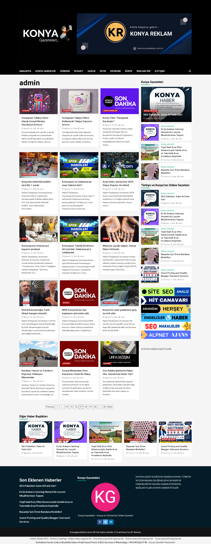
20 (95, 407)
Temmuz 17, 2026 (170, 280)
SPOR (103, 71)
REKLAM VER (143, 71)
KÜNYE (128, 71)
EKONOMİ (115, 71)
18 (86, 407)
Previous (50, 407)
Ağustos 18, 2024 (111, 125)
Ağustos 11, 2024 (30, 381)
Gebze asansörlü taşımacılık (139, 538)
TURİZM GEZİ (27, 363)
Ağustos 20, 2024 (30, 128)
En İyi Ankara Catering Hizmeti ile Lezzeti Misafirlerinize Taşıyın (172, 132)
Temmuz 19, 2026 (170, 177)
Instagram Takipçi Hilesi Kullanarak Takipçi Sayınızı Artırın (77, 121)
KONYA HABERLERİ (45, 71)
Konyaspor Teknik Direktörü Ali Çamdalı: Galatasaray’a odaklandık (78, 249)
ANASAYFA (25, 71)
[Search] (190, 71)
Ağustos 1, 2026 (169, 139)
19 (90, 407)
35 (104, 407)
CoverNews (121, 532)
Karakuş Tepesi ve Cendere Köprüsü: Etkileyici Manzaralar (37, 374)
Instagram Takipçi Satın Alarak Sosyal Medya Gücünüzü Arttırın (35, 121)
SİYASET (78, 71)
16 (76, 407)
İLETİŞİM (159, 71)
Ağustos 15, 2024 (30, 189)
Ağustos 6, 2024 (70, 378)
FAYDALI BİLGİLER (150, 111)
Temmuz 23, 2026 (170, 160)
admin (41, 128)
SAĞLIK (91, 71)
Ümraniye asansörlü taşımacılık (108, 538)
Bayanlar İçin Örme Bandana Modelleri (40, 511)
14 (67, 407)
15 (71, 407)
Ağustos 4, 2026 (151, 118)
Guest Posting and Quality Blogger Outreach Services (44, 519)
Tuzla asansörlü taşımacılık (168, 538)
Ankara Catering (58, 538)
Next (110, 407)
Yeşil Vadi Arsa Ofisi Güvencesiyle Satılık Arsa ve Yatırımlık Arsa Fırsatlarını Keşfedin (46, 503)
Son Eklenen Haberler (40, 480)
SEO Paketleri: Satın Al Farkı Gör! (163, 114)
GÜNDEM (65, 71)
